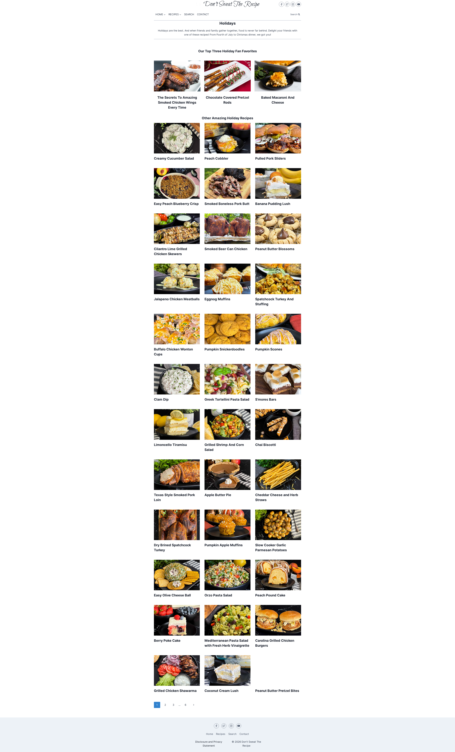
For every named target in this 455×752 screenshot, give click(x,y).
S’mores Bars (265, 399)
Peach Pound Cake (270, 595)
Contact (203, 14)
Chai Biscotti (265, 445)
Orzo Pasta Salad (218, 595)
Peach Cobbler (216, 158)
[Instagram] (292, 4)
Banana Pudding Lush (272, 204)
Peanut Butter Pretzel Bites (277, 691)
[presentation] (177, 138)
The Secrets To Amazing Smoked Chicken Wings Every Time (177, 102)
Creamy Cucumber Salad (174, 158)
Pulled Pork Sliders (270, 158)
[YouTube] (298, 4)
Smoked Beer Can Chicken (226, 249)
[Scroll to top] (448, 748)
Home (209, 733)
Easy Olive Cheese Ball (172, 595)
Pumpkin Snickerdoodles (225, 349)
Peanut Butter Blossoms (274, 249)
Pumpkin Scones (268, 349)
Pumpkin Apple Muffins (224, 545)
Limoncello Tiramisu (170, 445)
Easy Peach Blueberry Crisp (176, 204)
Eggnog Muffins (217, 299)
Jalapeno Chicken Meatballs (177, 299)
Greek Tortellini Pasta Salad (227, 399)
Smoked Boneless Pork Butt (227, 204)
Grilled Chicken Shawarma (175, 691)
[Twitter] (287, 4)
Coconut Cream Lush (221, 691)
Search (189, 14)
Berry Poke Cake (167, 641)
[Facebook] (281, 4)
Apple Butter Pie (218, 495)
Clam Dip (161, 399)
